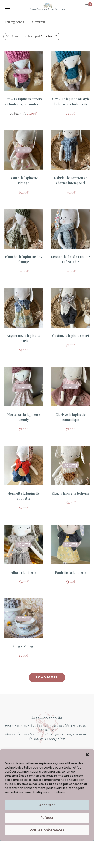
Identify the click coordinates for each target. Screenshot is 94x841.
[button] (87, 754)
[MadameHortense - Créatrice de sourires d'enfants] (47, 7)
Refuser (47, 817)
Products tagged (34, 36)
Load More (47, 677)
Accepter (47, 805)
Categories (13, 22)
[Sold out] (23, 88)
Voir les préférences (47, 830)
